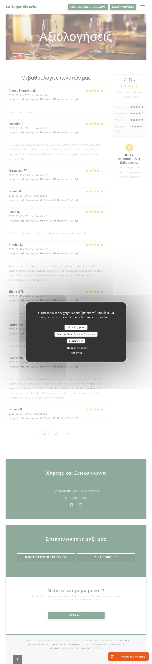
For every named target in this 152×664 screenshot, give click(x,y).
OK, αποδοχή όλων (76, 327)
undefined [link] (76, 352)
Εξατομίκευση (76, 341)
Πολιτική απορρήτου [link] (77, 347)
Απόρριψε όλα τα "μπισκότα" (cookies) (76, 334)
